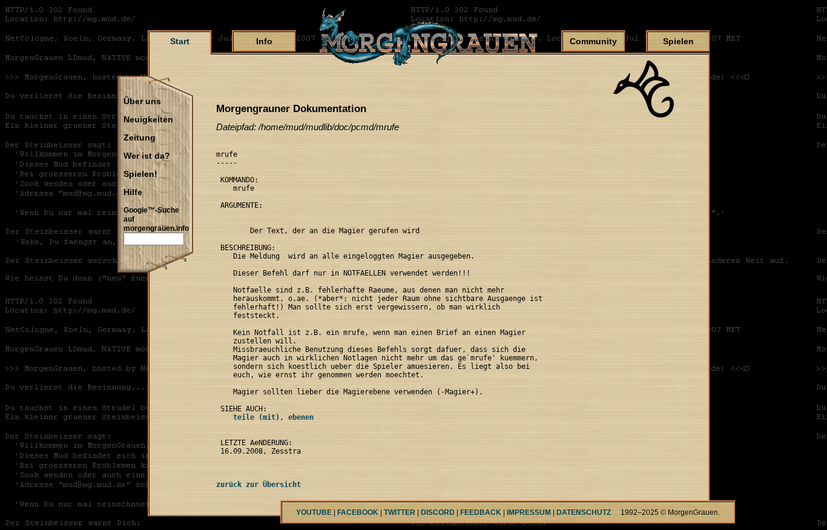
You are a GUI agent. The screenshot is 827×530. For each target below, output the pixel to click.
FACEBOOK (357, 512)
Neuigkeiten (148, 120)
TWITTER (399, 512)
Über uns (142, 102)
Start (179, 41)
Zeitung (140, 138)
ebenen (301, 417)
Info (264, 41)
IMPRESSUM (529, 512)
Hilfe (133, 192)
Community (593, 41)
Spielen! (140, 174)
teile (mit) (248, 417)
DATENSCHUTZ (583, 512)
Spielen (678, 41)
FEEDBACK (480, 512)
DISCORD (438, 512)
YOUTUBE (314, 512)
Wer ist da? (147, 156)
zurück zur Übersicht (258, 484)
